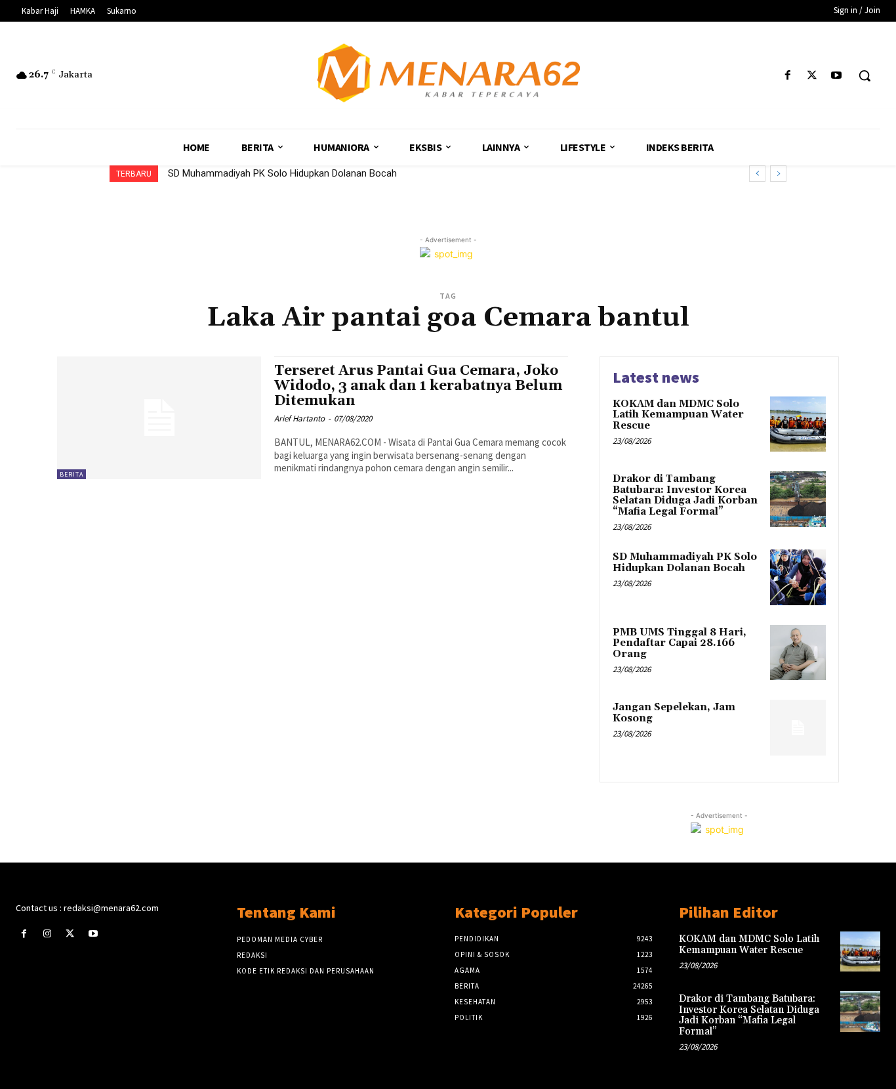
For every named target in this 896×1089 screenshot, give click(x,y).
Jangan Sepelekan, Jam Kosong (674, 713)
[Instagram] (47, 934)
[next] (778, 173)
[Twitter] (812, 76)
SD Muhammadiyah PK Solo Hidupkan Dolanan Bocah (282, 173)
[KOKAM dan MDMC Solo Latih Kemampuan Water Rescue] (798, 424)
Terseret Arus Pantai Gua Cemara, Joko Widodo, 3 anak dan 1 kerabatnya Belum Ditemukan (418, 386)
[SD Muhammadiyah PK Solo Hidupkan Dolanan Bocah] (798, 577)
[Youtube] (836, 76)
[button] (864, 75)
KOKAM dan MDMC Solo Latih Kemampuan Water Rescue (678, 415)
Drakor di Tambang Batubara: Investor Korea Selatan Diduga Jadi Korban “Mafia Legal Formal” (685, 495)
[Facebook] (787, 76)
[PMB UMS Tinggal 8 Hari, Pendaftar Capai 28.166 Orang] (798, 653)
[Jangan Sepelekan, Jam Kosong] (798, 728)
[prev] (757, 173)
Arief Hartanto (299, 418)
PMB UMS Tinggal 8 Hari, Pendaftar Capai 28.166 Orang (679, 643)
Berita (71, 474)
